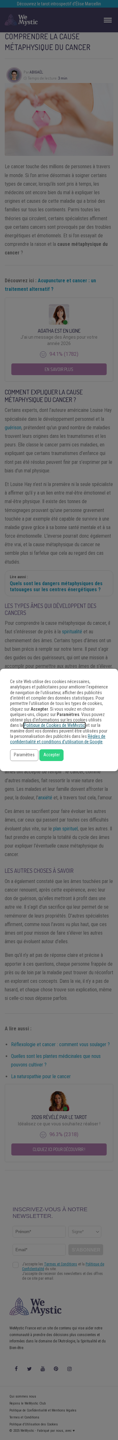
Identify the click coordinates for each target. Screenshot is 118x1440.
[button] (24, 755)
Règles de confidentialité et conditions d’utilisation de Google (57, 739)
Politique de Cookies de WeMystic (54, 725)
